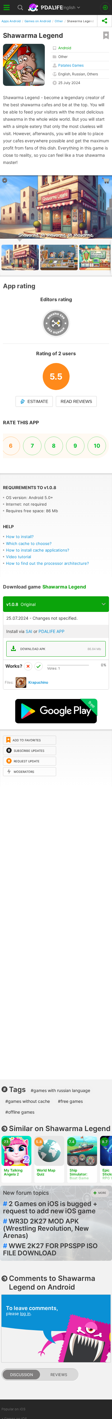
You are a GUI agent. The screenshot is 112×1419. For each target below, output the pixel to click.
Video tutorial (18, 556)
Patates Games (71, 65)
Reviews (58, 1374)
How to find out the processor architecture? (47, 563)
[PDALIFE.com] (46, 7)
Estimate (37, 401)
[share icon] (104, 21)
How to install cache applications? (37, 550)
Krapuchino (38, 682)
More (102, 1192)
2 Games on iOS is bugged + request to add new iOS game (50, 1207)
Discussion (21, 1374)
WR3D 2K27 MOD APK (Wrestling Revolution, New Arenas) (46, 1228)
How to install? (20, 536)
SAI (29, 631)
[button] (59, 257)
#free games (70, 1101)
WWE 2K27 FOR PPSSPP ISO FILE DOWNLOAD (50, 1249)
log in (25, 1313)
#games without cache (27, 1101)
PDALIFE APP (52, 631)
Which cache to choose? (29, 543)
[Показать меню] (6, 7)
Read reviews (76, 401)
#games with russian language (60, 1090)
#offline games (19, 1112)
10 (97, 446)
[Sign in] (105, 7)
